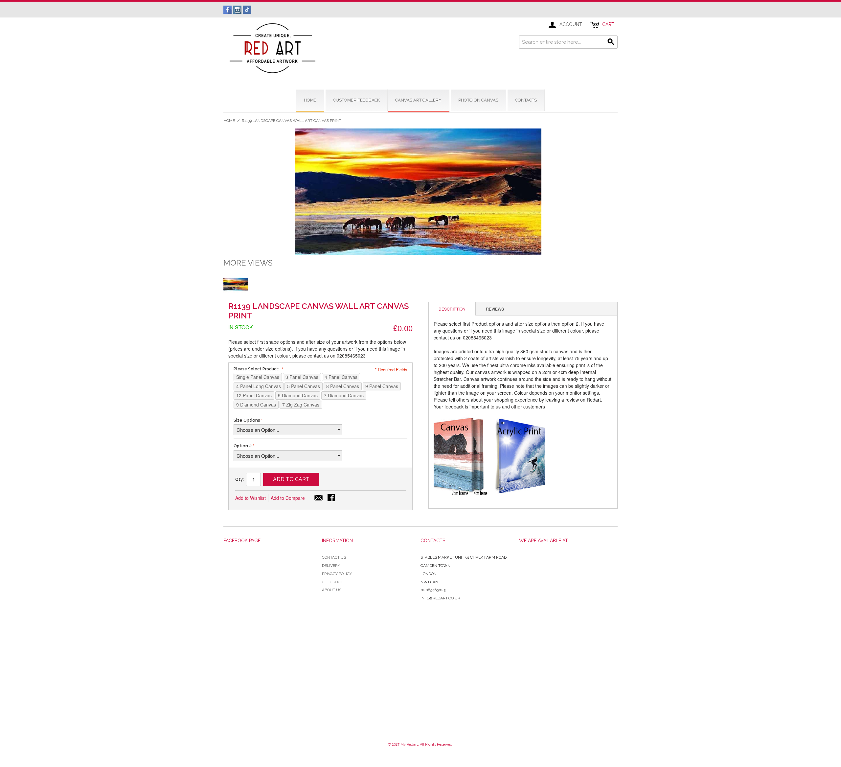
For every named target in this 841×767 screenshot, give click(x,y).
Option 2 (243, 445)
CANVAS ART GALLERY (418, 100)
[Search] (611, 42)
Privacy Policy (337, 573)
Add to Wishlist (250, 498)
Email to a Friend (318, 498)
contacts (526, 100)
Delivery (331, 565)
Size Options (247, 420)
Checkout (332, 582)
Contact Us (334, 557)
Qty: (239, 479)
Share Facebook (332, 498)
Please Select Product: (257, 369)
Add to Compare (288, 498)
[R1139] (235, 284)
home (310, 100)
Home (229, 120)
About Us (331, 590)
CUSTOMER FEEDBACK (356, 100)
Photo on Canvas (478, 100)
